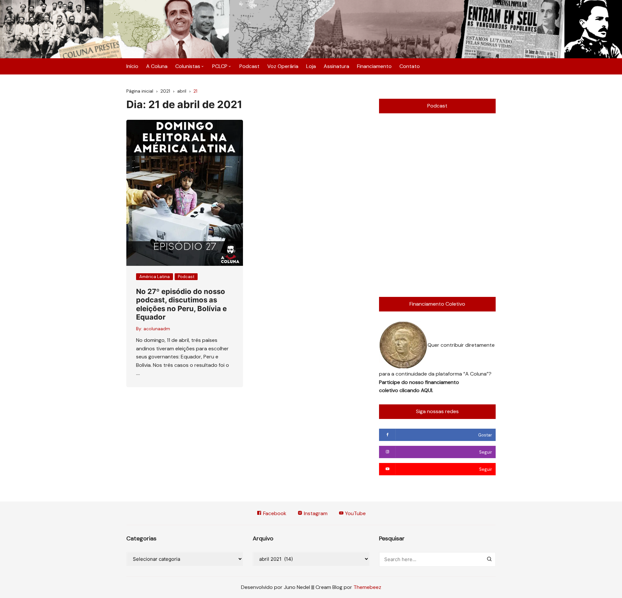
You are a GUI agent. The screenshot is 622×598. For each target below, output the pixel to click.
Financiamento (374, 66)
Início (132, 66)
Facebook (274, 513)
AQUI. (427, 390)
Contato (409, 66)
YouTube (355, 513)
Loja (311, 66)
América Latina (154, 276)
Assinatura (336, 66)
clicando (410, 390)
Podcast (249, 66)
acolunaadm (157, 329)
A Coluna (156, 66)
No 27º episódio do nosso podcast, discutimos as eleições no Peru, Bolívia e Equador (181, 304)
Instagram (315, 513)
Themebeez (367, 587)
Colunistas (187, 66)
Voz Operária (282, 66)
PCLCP (219, 66)
